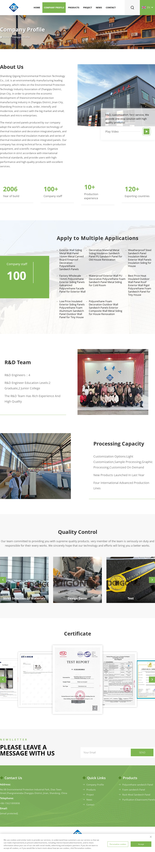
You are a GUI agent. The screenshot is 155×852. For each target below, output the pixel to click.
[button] (3, 580)
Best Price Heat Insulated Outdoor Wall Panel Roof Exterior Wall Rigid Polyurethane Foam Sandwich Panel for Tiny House (139, 285)
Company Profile (54, 7)
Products (73, 7)
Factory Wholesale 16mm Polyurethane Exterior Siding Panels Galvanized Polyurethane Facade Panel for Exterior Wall (72, 283)
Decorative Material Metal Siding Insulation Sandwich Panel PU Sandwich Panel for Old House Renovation (105, 254)
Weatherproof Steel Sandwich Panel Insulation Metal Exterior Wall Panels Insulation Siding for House (139, 258)
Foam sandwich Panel (133, 789)
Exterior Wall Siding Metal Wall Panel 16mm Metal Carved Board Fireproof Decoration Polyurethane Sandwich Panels (71, 259)
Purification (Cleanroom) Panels (138, 799)
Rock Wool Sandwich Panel (136, 794)
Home (37, 7)
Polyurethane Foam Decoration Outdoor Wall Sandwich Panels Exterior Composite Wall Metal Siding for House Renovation (105, 308)
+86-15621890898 (10, 803)
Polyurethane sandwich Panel (137, 784)
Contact (111, 7)
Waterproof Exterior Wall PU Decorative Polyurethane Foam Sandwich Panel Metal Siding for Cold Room (107, 280)
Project (87, 7)
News (99, 7)
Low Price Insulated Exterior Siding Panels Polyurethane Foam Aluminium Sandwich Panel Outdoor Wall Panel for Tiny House (72, 309)
